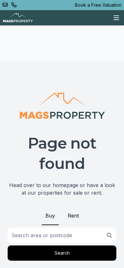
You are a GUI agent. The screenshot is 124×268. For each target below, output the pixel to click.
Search (62, 253)
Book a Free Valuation (98, 5)
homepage (65, 185)
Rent (73, 215)
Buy (50, 215)
